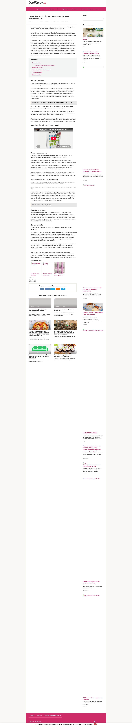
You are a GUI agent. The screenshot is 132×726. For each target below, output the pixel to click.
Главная (32, 9)
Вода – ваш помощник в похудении (41, 70)
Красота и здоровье (42, 9)
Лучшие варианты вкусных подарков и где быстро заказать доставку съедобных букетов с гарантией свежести (39, 333)
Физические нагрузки (37, 67)
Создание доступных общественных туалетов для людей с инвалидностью (93, 314)
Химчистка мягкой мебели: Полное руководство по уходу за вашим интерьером (40, 356)
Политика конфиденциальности (52, 715)
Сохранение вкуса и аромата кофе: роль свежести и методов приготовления (92, 289)
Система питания (36, 63)
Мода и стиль (65, 9)
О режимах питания (37, 72)
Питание (52, 9)
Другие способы (36, 74)
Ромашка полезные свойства (91, 53)
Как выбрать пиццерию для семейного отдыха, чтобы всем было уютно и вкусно (64, 332)
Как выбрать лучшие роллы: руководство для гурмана (63, 355)
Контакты (39, 715)
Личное (83, 9)
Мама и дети (75, 9)
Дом (58, 9)
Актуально (90, 9)
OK (95, 724)
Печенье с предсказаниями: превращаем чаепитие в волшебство (37, 310)
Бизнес (97, 9)
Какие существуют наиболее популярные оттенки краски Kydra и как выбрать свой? (92, 171)
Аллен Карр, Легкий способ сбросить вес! (45, 65)
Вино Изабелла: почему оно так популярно (64, 309)
